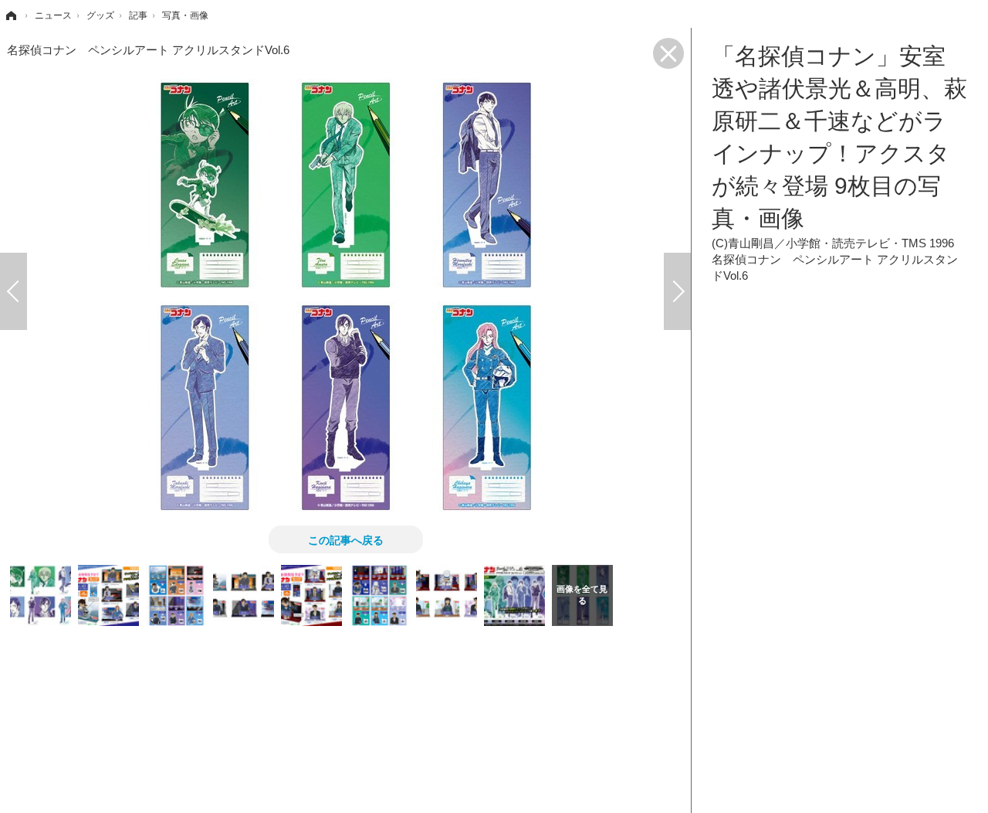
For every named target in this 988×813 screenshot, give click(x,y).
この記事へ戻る (346, 539)
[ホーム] (10, 15)
